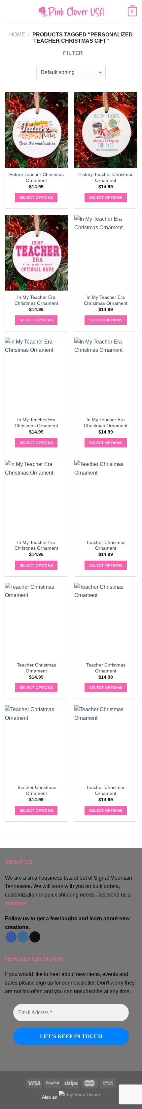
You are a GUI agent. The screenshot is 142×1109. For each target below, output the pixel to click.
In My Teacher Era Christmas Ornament (36, 300)
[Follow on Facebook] (11, 937)
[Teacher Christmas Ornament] (105, 497)
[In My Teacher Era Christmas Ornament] (36, 252)
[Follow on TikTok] (34, 937)
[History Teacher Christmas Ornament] (105, 130)
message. (16, 903)
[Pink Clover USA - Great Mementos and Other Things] (71, 11)
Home (17, 34)
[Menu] (9, 11)
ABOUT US (18, 862)
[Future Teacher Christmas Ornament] (36, 130)
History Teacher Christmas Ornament (105, 177)
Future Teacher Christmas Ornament (36, 177)
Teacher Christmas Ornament (105, 545)
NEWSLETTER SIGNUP (34, 959)
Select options (36, 198)
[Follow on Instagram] (23, 937)
